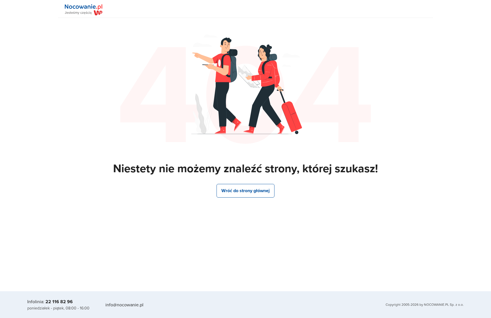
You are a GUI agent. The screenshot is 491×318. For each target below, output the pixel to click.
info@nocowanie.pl (124, 304)
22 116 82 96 (59, 301)
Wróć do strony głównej (245, 190)
